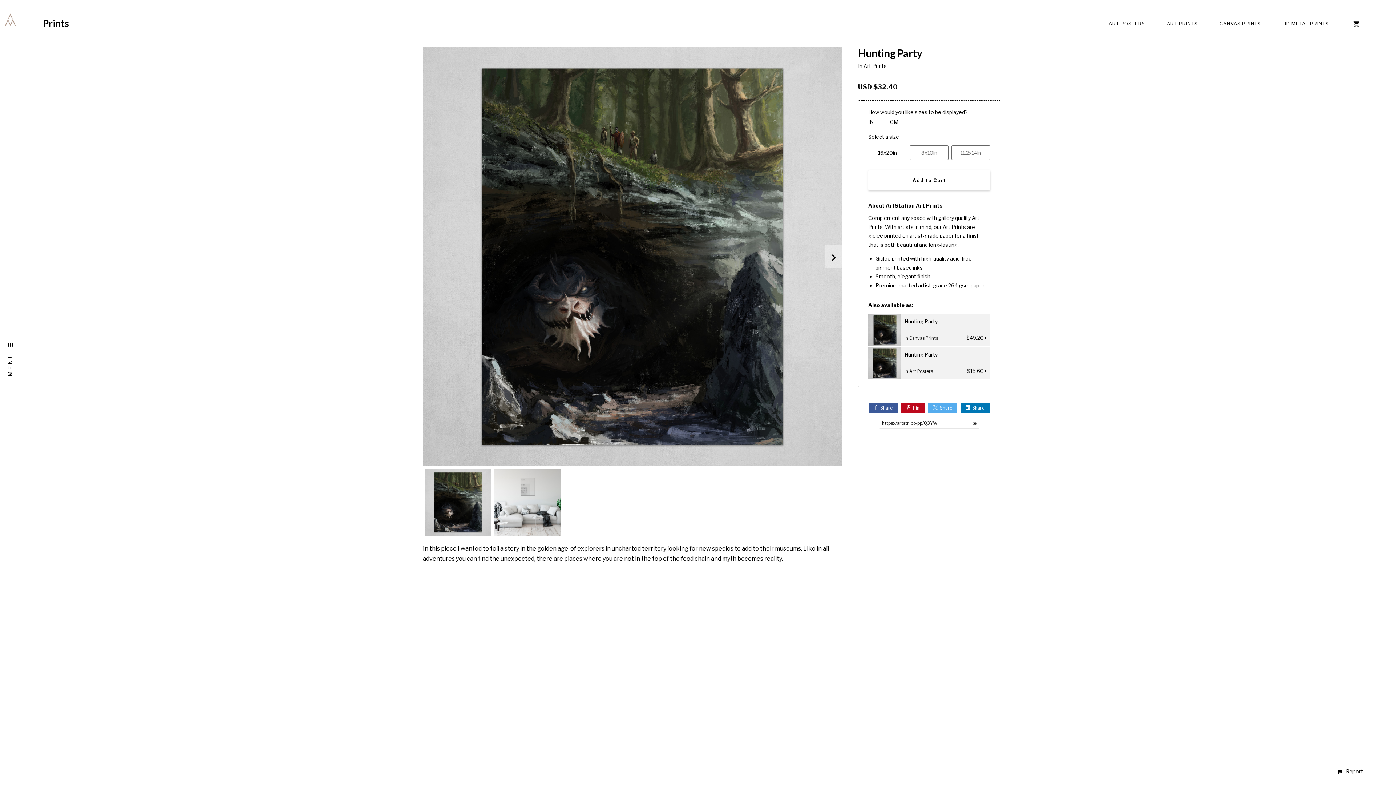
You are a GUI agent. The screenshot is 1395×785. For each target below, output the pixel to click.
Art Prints (1182, 24)
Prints (56, 23)
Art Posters (1127, 24)
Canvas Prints (1240, 24)
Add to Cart (929, 180)
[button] (1350, 771)
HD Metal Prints (1306, 24)
